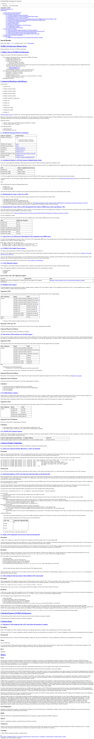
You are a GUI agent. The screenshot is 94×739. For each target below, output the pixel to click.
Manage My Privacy (12, 736)
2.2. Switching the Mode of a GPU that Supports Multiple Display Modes (22, 16)
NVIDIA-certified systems (6, 114)
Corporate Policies (50, 736)
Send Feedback (30, 43)
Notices (3, 655)
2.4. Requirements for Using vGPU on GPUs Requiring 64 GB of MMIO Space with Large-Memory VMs (33, 207)
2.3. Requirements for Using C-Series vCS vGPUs (17, 17)
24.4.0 (17, 146)
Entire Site (5, 5)
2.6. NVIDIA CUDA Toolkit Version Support (16, 21)
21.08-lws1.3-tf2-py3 (20, 147)
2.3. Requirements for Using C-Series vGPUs (14, 194)
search (8, 7)
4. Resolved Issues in (16, 613)
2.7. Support (9, 263)
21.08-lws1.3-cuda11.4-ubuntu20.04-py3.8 (25, 157)
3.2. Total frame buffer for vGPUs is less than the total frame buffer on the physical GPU (25, 31)
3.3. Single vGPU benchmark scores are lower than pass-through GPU (21, 32)
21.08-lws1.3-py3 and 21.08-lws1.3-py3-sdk (25, 153)
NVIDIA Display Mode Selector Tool (67, 178)
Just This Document (13, 5)
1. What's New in (15, 52)
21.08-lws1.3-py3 (19, 151)
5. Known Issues (7, 36)
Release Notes (4, 10)
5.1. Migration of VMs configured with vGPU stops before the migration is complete (24, 37)
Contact (64, 736)
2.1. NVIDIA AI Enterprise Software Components (17, 15)
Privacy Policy (4, 736)
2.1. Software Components (14, 132)
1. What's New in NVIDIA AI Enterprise (12, 12)
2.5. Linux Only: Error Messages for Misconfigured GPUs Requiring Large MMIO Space (25, 20)
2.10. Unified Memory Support (13, 26)
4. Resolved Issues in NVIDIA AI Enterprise (13, 35)
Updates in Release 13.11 (14, 68)
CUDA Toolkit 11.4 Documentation (35, 260)
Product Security (58, 736)
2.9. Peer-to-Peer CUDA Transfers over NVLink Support (18, 25)
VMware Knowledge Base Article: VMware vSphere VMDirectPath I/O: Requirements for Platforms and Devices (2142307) (60, 202)
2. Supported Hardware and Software (11, 14)
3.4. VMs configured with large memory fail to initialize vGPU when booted (22, 33)
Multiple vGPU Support (76, 375)
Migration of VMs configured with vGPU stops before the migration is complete (67, 280)
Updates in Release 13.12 (14, 67)
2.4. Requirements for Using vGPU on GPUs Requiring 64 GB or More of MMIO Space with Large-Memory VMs (31, 18)
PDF (8, 43)
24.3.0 (17, 144)
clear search (3, 7)
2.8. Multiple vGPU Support (12, 23)
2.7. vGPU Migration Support (12, 22)
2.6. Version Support (13, 248)
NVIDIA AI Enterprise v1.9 (7, 9)
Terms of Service (35, 736)
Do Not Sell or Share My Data (24, 736)
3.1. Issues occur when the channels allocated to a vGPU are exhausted (21, 30)
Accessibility (42, 736)
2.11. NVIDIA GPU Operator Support (14, 27)
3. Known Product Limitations (10, 28)
